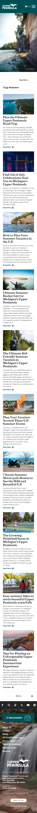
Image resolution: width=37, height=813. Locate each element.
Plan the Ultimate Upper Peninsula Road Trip (15, 120)
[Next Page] (32, 696)
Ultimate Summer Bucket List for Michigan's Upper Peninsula (15, 297)
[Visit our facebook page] (2, 705)
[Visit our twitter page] (22, 705)
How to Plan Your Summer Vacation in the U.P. (17, 238)
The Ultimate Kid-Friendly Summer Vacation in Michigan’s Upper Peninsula (15, 360)
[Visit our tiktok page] (15, 705)
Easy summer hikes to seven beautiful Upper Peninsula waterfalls (18, 599)
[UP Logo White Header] (9, 6)
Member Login (9, 748)
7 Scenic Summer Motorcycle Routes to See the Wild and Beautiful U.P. (18, 479)
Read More (7, 147)
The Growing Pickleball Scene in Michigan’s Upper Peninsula (16, 540)
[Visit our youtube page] (28, 705)
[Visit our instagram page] (9, 705)
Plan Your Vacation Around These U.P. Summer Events (16, 421)
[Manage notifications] (33, 810)
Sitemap (6, 751)
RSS (17, 696)
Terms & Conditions (11, 744)
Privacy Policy (8, 741)
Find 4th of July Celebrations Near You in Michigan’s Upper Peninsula (16, 179)
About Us (6, 727)
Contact (6, 731)
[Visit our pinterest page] (34, 705)
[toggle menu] (34, 6)
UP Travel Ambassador (12, 737)
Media (5, 734)
